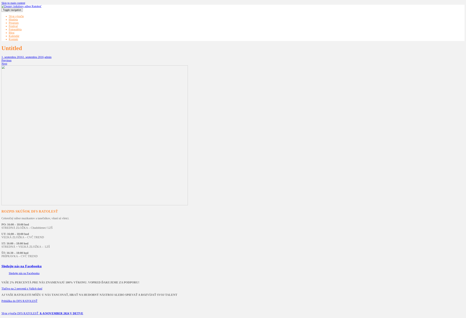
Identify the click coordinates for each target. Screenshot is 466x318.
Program (14, 22)
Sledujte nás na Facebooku (21, 266)
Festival (13, 26)
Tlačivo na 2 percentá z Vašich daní (21, 288)
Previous (6, 60)
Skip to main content (13, 3)
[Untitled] (94, 204)
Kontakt (13, 39)
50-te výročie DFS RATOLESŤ (42, 313)
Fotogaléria (15, 29)
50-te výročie (16, 16)
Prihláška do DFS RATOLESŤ (19, 301)
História (13, 19)
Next (4, 63)
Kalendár (14, 36)
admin (48, 57)
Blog (11, 32)
